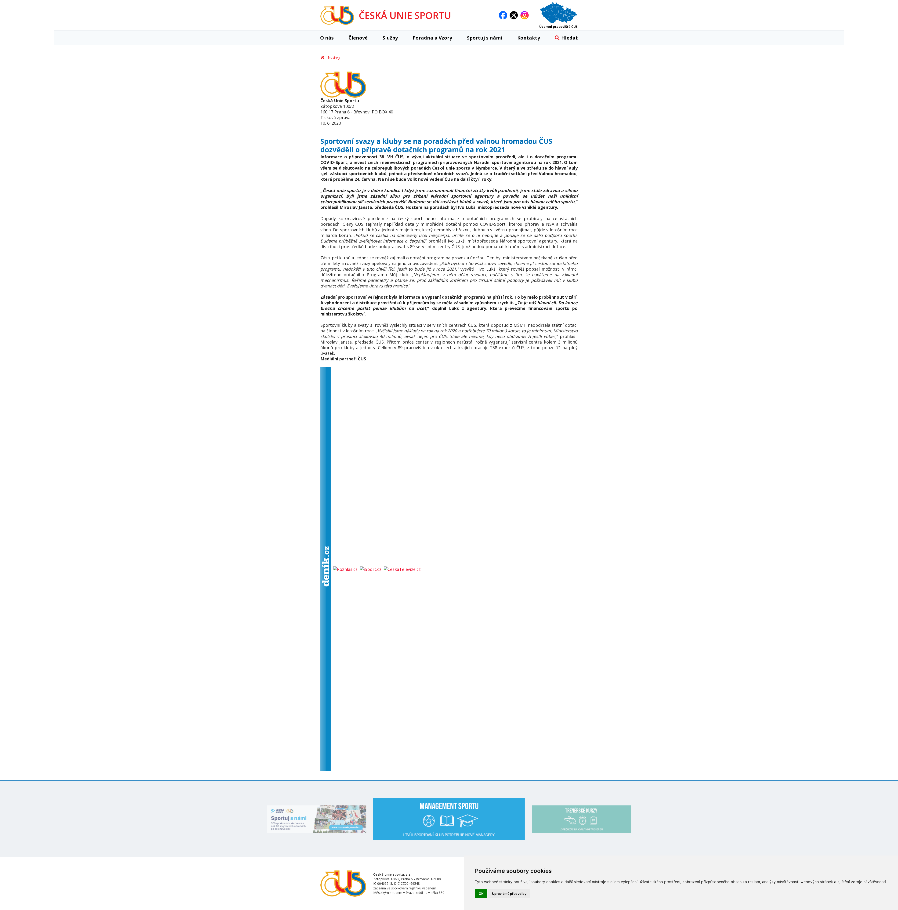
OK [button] (481, 893)
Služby (390, 38)
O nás (327, 38)
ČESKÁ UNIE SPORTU (405, 15)
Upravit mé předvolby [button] (509, 893)
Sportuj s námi (484, 38)
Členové (358, 38)
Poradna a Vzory (432, 38)
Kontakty (528, 38)
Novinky (334, 57)
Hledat (569, 38)
